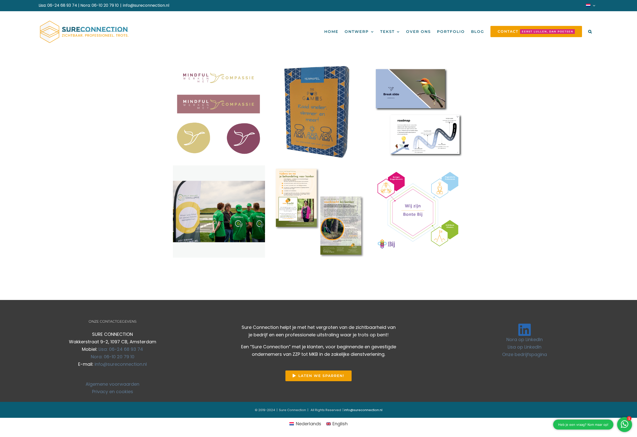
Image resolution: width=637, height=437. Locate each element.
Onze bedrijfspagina (524, 354)
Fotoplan (191, 125)
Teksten (219, 133)
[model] (219, 112)
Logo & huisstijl (241, 125)
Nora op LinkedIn (524, 339)
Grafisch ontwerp (214, 125)
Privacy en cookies (112, 391)
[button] (590, 31)
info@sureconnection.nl (146, 5)
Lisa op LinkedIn (524, 347)
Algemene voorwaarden (112, 384)
